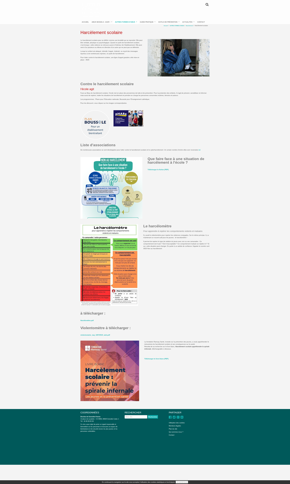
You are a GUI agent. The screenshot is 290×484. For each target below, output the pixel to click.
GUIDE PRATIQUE (148, 22)
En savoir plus (182, 482)
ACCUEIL (85, 22)
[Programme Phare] (128, 118)
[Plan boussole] (95, 124)
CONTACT (201, 22)
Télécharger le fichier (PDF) (158, 169)
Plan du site (173, 429)
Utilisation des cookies (177, 423)
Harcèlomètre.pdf (87, 320)
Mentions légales (175, 426)
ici (200, 150)
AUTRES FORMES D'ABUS (126, 22)
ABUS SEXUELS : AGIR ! (102, 22)
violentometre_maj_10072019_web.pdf (95, 335)
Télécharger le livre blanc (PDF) (156, 359)
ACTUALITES (188, 22)
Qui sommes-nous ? (176, 432)
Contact (171, 435)
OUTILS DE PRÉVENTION (169, 22)
